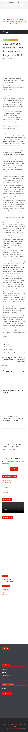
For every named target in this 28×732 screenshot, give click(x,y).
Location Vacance (6, 495)
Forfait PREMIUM (6, 676)
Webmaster (20, 19)
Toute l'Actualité (13, 40)
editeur (15, 58)
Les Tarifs (4, 688)
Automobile (19, 22)
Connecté (6, 579)
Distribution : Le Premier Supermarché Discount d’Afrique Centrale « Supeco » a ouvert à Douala (14, 347)
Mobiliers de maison (7, 480)
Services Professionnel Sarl (14, 728)
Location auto (5, 492)
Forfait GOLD (5, 672)
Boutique (12, 22)
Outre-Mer (6, 40)
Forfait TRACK (5, 669)
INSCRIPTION (5, 589)
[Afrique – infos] (3, 32)
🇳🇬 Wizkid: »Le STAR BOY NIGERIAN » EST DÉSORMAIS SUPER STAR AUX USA (13, 418)
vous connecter (12, 461)
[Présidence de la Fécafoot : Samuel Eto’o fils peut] (14, 429)
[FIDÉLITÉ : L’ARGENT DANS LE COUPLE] (14, 376)
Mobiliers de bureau (7, 482)
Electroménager (6, 487)
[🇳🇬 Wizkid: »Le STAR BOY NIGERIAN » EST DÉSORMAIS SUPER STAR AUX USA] (14, 401)
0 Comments (7, 61)
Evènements (5, 485)
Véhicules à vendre (6, 490)
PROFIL (3, 592)
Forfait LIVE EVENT (6, 679)
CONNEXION (5, 594)
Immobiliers (5, 22)
